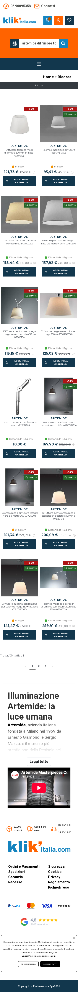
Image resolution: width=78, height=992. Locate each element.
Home (48, 77)
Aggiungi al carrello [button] (21, 180)
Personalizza (28, 964)
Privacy (54, 877)
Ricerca (65, 77)
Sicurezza (56, 866)
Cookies (55, 872)
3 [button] (45, 666)
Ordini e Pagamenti (23, 866)
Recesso (15, 882)
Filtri (37, 85)
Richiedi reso (58, 887)
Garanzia (15, 877)
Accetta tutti (50, 964)
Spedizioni (16, 872)
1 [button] (32, 666)
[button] (14, 43)
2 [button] (39, 666)
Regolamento (59, 882)
